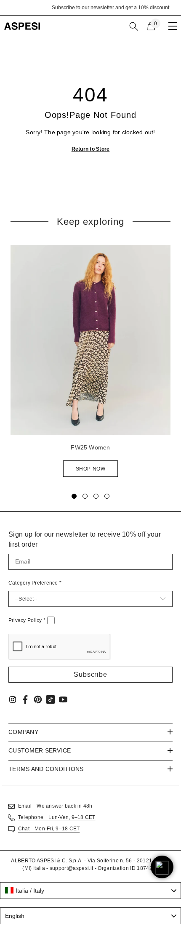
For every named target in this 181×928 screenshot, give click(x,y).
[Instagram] (12, 699)
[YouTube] (63, 699)
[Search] (134, 26)
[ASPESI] (90, 340)
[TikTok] (50, 699)
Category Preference (34, 583)
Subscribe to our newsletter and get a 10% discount (90, 8)
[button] (90, 675)
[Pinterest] (38, 699)
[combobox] (90, 890)
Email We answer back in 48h (55, 806)
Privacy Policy (26, 620)
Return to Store (91, 149)
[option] (90, 7)
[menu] (172, 26)
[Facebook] (25, 699)
